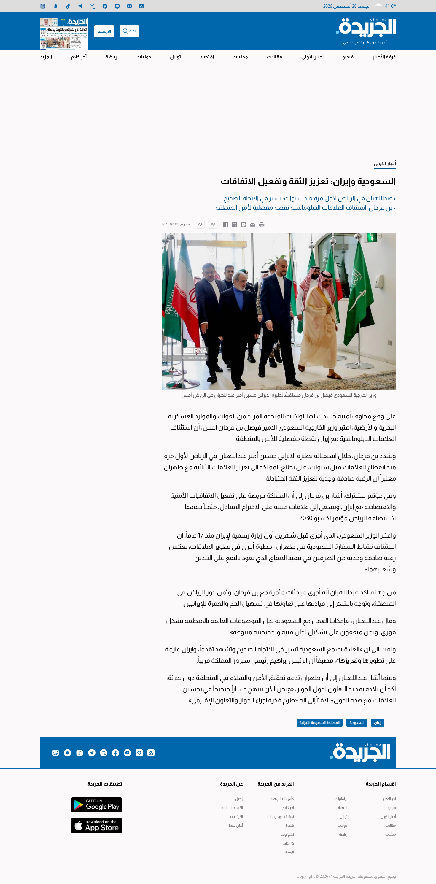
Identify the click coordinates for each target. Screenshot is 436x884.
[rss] (141, 6)
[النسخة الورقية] (64, 31)
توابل (175, 56)
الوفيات (288, 852)
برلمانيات (341, 799)
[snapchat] (55, 6)
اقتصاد (207, 56)
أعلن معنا (236, 825)
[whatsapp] (43, 6)
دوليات (143, 56)
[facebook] (104, 6)
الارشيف (104, 31)
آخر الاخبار (389, 799)
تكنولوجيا (287, 834)
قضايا (290, 825)
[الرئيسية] (366, 27)
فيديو (348, 56)
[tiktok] (68, 6)
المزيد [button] (46, 56)
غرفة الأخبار (384, 56)
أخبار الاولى (388, 817)
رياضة (111, 56)
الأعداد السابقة (232, 808)
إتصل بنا (237, 799)
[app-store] (96, 822)
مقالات (274, 56)
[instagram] (129, 6)
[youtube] (117, 6)
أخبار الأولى (312, 56)
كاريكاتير (288, 843)
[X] (92, 6)
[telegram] (80, 6)
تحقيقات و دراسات (280, 817)
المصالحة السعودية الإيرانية (320, 723)
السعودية (356, 723)
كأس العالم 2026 (282, 799)
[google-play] (96, 801)
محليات (240, 56)
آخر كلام (79, 56)
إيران (377, 723)
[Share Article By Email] (252, 224)
